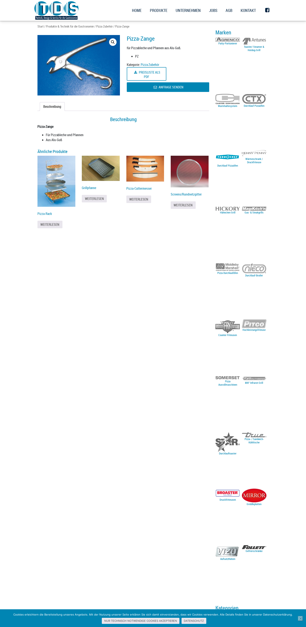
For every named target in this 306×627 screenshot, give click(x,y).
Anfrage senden (170, 87)
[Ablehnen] (300, 618)
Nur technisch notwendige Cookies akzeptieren (140, 620)
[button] (113, 42)
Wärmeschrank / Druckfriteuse (254, 160)
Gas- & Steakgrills (254, 212)
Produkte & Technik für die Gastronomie (70, 26)
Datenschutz (194, 620)
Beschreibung (52, 106)
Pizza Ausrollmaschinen (227, 382)
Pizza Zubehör (104, 26)
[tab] (52, 106)
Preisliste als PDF (149, 74)
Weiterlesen (49, 224)
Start (40, 26)
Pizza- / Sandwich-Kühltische (254, 440)
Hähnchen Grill (227, 212)
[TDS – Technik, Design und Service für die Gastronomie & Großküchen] (56, 10)
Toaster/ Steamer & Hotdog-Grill (254, 48)
